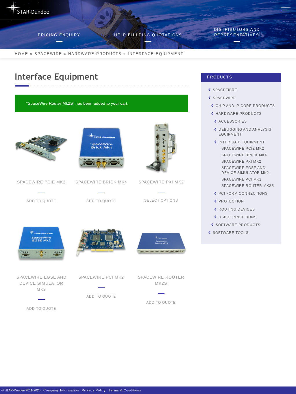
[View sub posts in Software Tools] (209, 232)
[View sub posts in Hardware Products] (212, 113)
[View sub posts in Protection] (215, 201)
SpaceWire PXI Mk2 (241, 161)
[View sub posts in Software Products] (212, 225)
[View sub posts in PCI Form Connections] (215, 193)
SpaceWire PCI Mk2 (241, 179)
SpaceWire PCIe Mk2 (242, 148)
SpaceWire (48, 54)
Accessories (233, 121)
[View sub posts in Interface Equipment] (215, 142)
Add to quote (41, 201)
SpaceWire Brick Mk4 (244, 155)
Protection (231, 201)
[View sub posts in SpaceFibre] (209, 90)
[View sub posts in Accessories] (215, 121)
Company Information (61, 390)
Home (21, 54)
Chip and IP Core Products (245, 106)
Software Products (238, 225)
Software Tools (231, 232)
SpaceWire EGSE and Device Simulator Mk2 (245, 170)
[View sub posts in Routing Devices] (215, 209)
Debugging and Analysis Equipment (245, 132)
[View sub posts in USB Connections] (215, 216)
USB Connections (238, 217)
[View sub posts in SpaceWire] (209, 97)
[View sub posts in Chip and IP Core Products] (212, 105)
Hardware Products (95, 54)
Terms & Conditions (125, 390)
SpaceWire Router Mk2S (247, 185)
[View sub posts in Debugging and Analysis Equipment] (215, 129)
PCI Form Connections (243, 193)
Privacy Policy (94, 390)
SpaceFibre (225, 90)
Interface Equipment (242, 142)
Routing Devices (237, 209)
